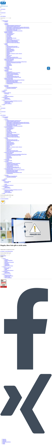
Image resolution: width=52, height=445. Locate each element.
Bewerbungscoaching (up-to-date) (11, 46)
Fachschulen (6, 85)
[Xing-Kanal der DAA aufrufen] (26, 437)
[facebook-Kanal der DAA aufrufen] (26, 369)
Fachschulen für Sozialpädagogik (11, 87)
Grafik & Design (9, 133)
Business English (9, 160)
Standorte (3, 90)
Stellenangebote (7, 98)
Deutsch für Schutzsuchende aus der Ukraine (13, 62)
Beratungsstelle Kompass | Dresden (12, 80)
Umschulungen (6, 264)
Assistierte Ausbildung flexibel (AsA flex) (13, 26)
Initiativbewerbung (7, 99)
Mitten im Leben (9, 55)
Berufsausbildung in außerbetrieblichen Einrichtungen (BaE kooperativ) (18, 123)
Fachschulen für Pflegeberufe (11, 88)
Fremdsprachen (6, 67)
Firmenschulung (9, 37)
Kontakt (3, 104)
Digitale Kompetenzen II (10, 49)
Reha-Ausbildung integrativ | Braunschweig (13, 124)
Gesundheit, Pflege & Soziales (11, 132)
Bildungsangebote (5, 20)
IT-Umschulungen (9, 71)
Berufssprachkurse (9, 60)
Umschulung (6, 70)
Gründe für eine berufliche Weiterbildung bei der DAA (13, 100)
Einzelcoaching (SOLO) (10, 50)
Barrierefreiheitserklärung (6, 441)
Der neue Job (8, 48)
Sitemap (3, 443)
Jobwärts (7, 54)
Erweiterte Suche (3, 255)
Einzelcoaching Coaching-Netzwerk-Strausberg (14, 58)
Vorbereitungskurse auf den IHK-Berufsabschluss (14, 30)
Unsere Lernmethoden (8, 103)
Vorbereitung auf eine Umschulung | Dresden (13, 77)
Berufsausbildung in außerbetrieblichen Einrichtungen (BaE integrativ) (17, 27)
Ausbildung (6, 23)
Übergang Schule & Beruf (8, 78)
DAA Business (8, 35)
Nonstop (7, 66)
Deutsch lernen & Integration (9, 59)
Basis (7, 45)
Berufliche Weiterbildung (8, 31)
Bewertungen (6, 93)
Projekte (5, 178)
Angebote (4, 258)
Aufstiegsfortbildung (9, 34)
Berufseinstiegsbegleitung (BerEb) (12, 81)
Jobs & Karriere (5, 97)
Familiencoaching (9, 51)
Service (3, 188)
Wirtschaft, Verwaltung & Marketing (12, 41)
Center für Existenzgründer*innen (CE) (12, 47)
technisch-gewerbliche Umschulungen (12, 74)
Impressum (4, 439)
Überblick (6, 21)
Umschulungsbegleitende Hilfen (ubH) (12, 76)
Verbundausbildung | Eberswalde (11, 29)
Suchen (2, 256)
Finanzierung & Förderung (8, 101)
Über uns (3, 91)
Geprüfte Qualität (7, 102)
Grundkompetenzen (9, 75)
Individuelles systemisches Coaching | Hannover (14, 53)
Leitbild (5, 95)
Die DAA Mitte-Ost (7, 92)
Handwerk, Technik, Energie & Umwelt (12, 39)
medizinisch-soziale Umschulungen (12, 73)
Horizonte (8, 52)
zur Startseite (2, 251)
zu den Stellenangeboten (9, 251)
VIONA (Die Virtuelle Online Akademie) (13, 42)
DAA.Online (8, 36)
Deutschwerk (8, 63)
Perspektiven (8, 56)
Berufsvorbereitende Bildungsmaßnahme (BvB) (14, 82)
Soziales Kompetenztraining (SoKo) (12, 57)
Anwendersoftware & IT (10, 33)
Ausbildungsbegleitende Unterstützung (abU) (13, 25)
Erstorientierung (9, 64)
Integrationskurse (9, 65)
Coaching (6, 43)
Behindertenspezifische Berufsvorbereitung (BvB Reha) (15, 169)
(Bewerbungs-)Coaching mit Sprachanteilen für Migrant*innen (16, 61)
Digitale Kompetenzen (10, 142)
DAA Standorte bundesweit (8, 96)
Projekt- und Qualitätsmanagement (12, 40)
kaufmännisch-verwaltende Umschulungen (13, 72)
